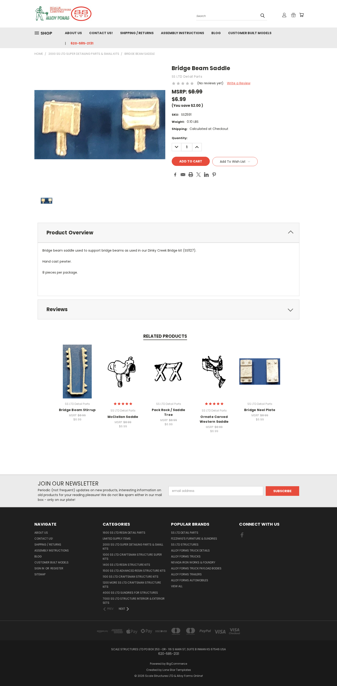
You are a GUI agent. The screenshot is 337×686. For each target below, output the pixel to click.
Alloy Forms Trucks (186, 556)
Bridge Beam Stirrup (77, 410)
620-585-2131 (82, 43)
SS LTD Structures (185, 544)
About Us (73, 33)
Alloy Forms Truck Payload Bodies (196, 568)
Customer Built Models (249, 33)
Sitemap (39, 574)
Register (56, 568)
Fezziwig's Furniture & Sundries (194, 539)
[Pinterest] (214, 174)
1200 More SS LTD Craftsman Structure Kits (132, 585)
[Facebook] (175, 174)
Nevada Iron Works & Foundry (193, 562)
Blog (216, 33)
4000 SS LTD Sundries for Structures (130, 593)
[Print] (190, 174)
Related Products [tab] (165, 336)
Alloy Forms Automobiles (189, 580)
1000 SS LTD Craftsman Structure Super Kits (132, 557)
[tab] (168, 233)
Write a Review (238, 83)
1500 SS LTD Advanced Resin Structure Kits (134, 571)
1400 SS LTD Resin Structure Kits (126, 565)
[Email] (183, 174)
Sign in (39, 568)
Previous (325, 671)
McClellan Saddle (123, 416)
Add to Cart (77, 375)
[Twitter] (198, 174)
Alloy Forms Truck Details (190, 550)
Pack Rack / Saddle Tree (168, 412)
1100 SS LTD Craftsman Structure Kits (130, 577)
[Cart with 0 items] (301, 15)
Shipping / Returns (137, 33)
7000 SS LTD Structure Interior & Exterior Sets (134, 601)
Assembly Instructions (182, 33)
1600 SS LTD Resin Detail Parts (124, 533)
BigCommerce (176, 664)
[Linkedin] (206, 174)
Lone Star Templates (177, 670)
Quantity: (180, 138)
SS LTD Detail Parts (184, 533)
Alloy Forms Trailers (186, 574)
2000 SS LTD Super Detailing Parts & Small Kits (133, 547)
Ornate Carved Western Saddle (214, 419)
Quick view (77, 367)
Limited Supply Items (117, 539)
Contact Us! (101, 33)
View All (176, 586)
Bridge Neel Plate (259, 410)
